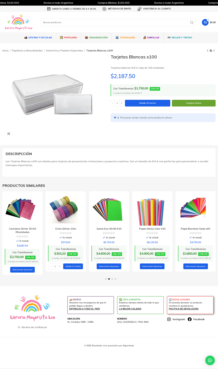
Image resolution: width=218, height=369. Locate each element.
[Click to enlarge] (9, 134)
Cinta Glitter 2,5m (65, 228)
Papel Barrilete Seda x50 (195, 228)
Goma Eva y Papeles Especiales (64, 50)
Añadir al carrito (147, 103)
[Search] (191, 22)
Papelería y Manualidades (27, 50)
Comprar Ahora (193, 103)
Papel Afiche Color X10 (152, 228)
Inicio (5, 50)
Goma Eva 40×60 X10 (109, 228)
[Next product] (214, 50)
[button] (73, 266)
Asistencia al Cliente (157, 8)
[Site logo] (18, 22)
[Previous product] (207, 50)
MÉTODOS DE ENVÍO (119, 8)
